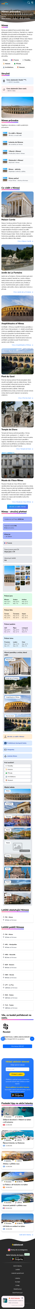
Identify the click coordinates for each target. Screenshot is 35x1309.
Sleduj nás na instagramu (19, 1250)
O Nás (17, 1285)
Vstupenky (10, 750)
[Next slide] (32, 1039)
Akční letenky (17, 1266)
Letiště (17, 1270)
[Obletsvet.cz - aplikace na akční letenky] (17, 1095)
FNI (15, 526)
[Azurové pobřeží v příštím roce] (17, 1198)
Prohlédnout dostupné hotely (16, 743)
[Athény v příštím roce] (17, 1156)
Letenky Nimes (12, 756)
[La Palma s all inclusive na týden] (17, 1177)
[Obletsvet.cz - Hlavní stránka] (4, 2)
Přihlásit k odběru (17, 1074)
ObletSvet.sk (18, 1289)
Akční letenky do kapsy (17, 1255)
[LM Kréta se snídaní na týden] (17, 1219)
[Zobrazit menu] (32, 2)
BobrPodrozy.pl (17, 1293)
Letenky (17, 1278)
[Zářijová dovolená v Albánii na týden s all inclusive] (17, 1112)
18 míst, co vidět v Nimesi (17, 507)
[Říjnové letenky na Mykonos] (17, 1135)
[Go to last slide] (3, 1039)
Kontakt (17, 1282)
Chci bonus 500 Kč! (17, 1046)
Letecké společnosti (17, 1273)
